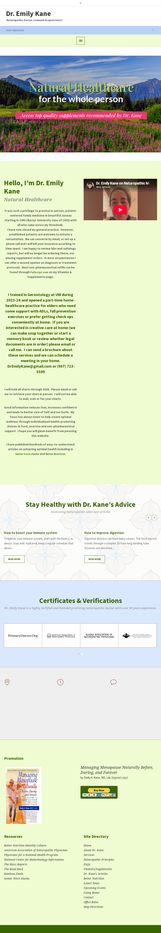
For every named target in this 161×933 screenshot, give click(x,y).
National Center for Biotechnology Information (34, 859)
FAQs (87, 864)
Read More (14, 559)
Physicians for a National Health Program (31, 854)
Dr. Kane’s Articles (96, 873)
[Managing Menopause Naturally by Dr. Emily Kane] (23, 797)
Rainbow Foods (13, 873)
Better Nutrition (55, 454)
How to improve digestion (104, 532)
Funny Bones (92, 892)
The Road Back (13, 869)
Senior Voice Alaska (27, 454)
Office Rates (91, 902)
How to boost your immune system (30, 532)
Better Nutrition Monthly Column (25, 845)
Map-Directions (93, 906)
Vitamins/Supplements (98, 869)
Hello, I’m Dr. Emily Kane (34, 186)
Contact (88, 897)
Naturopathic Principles (99, 859)
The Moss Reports (15, 864)
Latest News (92, 883)
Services (89, 854)
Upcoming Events (95, 888)
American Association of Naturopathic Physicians (36, 850)
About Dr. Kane (93, 850)
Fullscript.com (39, 272)
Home (87, 845)
